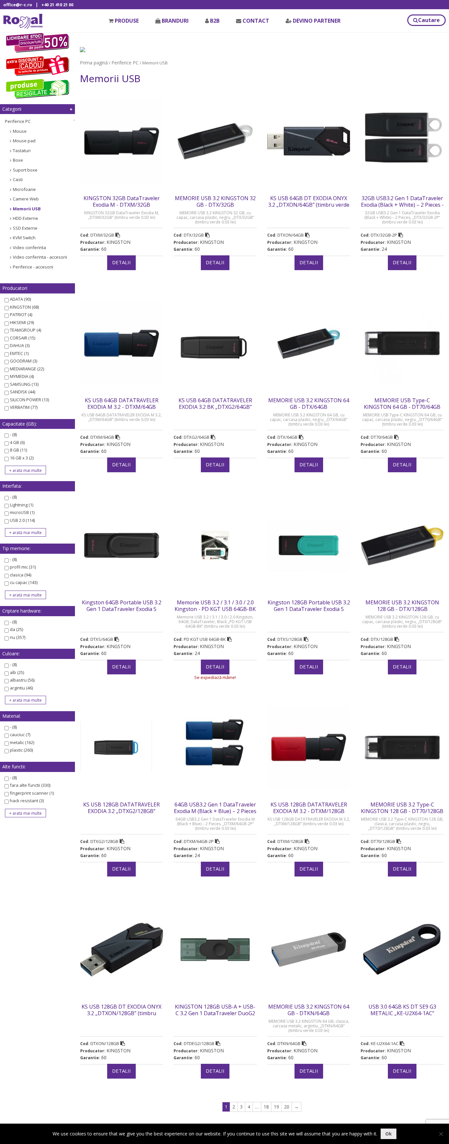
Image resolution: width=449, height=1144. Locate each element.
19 (276, 1107)
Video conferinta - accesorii (40, 257)
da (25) (16, 629)
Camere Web (26, 199)
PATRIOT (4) (21, 314)
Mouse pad (24, 141)
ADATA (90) (20, 299)
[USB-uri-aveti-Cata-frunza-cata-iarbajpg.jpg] (82, 49)
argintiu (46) (21, 688)
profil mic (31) (23, 567)
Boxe (18, 160)
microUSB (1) (22, 512)
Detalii (121, 262)
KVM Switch (24, 238)
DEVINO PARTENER (317, 20)
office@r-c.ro (17, 5)
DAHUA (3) (20, 345)
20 (286, 1107)
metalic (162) (22, 742)
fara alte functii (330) (30, 785)
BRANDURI (175, 20)
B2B (215, 20)
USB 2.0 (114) (22, 520)
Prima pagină (94, 62)
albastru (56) (22, 680)
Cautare (429, 20)
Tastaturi (22, 150)
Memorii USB (27, 209)
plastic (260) (21, 750)
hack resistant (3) (27, 801)
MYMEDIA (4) (22, 376)
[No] (440, 1134)
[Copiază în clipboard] (117, 235)
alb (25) (17, 672)
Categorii (11, 109)
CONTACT (256, 20)
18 (266, 1107)
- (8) (13, 434)
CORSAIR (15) (22, 338)
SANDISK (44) (22, 392)
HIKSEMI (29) (22, 322)
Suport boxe (25, 170)
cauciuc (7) (20, 734)
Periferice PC (18, 121)
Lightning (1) (21, 505)
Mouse (20, 131)
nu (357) (17, 637)
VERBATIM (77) (23, 407)
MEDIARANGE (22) (27, 369)
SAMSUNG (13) (24, 384)
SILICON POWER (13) (29, 400)
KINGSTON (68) (24, 307)
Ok (388, 1134)
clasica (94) (20, 575)
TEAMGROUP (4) (25, 330)
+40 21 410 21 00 (57, 5)
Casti (18, 179)
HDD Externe (25, 218)
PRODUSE (127, 20)
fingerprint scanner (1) (32, 793)
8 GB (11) (18, 450)
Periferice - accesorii (33, 267)
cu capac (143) (23, 582)
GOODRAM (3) (23, 361)
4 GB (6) (17, 442)
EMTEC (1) (19, 353)
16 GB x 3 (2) (22, 458)
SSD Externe (25, 228)
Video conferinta (29, 247)
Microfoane (24, 189)
